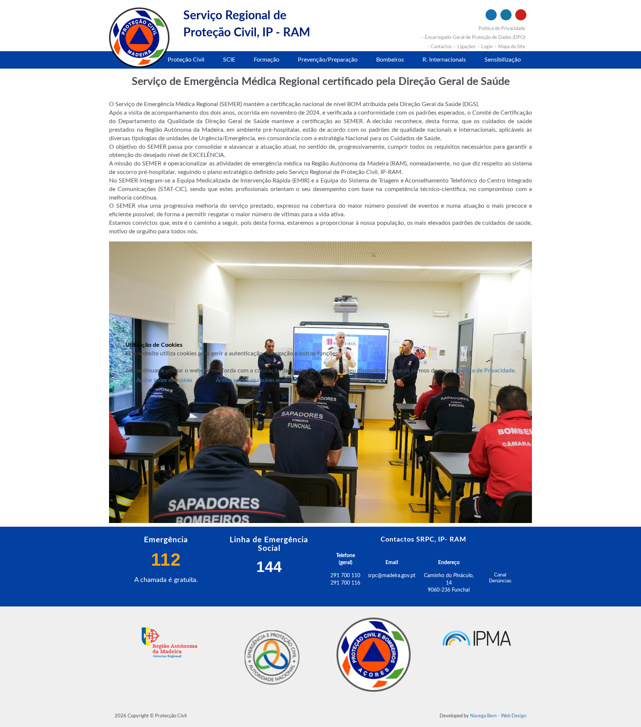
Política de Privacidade (485, 371)
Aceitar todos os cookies (164, 380)
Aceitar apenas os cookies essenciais (257, 380)
